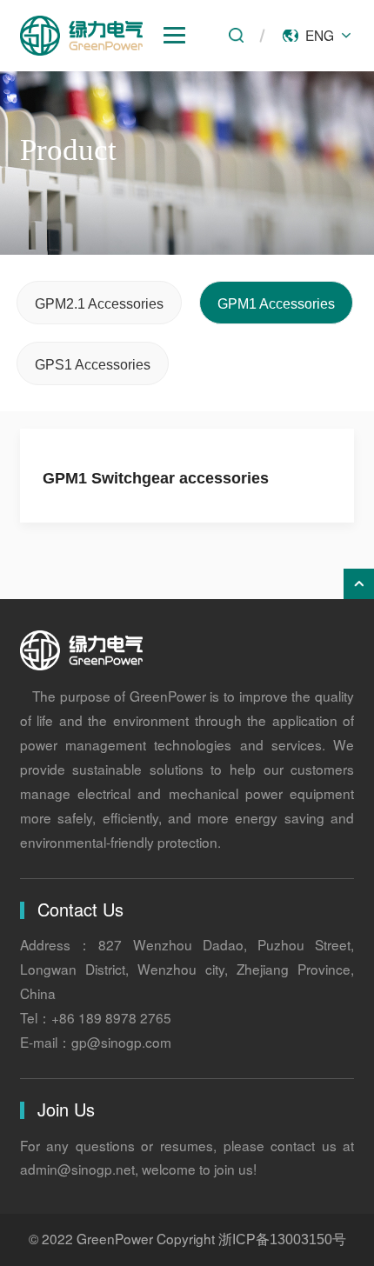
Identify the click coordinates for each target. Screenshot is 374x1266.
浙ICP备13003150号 (282, 1239)
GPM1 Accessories (276, 303)
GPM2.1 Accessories (99, 303)
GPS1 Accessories (92, 364)
